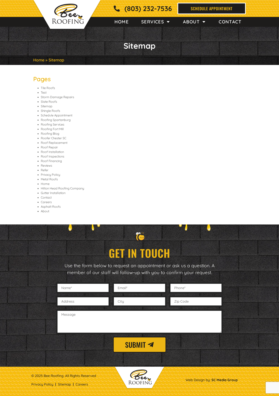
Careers (46, 202)
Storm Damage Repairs (57, 97)
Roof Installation (52, 152)
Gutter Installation (53, 193)
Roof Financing (51, 161)
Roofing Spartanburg (56, 120)
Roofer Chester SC (53, 138)
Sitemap (46, 106)
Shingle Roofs (50, 111)
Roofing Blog (50, 133)
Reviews (46, 165)
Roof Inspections (52, 156)
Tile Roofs (48, 88)
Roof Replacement (54, 143)
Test (43, 92)
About (191, 22)
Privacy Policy (50, 175)
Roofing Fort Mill (52, 129)
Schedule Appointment (56, 115)
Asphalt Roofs (51, 206)
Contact (230, 22)
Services (152, 22)
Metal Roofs (49, 179)
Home (121, 22)
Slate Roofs (49, 101)
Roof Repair (49, 147)
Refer (44, 170)
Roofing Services (52, 124)
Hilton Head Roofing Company (62, 188)
